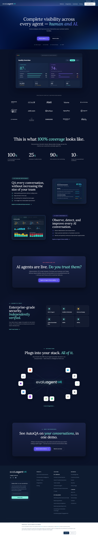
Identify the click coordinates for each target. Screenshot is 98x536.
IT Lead (55, 491)
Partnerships (74, 497)
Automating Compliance (59, 503)
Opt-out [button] (73, 532)
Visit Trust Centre (13, 329)
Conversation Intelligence (43, 477)
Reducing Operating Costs (60, 506)
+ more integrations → (49, 406)
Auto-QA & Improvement (42, 474)
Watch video (55, 38)
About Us (73, 492)
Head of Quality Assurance (60, 480)
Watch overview (58, 449)
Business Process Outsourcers (61, 488)
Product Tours (40, 480)
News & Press (74, 495)
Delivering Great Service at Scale (61, 497)
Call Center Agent (58, 485)
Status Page (74, 485)
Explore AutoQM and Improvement (21, 204)
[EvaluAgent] (9, 4)
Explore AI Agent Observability (60, 239)
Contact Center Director (59, 477)
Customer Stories (75, 477)
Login (94, 1)
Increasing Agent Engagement (61, 513)
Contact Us (73, 503)
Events (72, 480)
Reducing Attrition (58, 500)
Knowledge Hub (74, 474)
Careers (73, 500)
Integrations (39, 483)
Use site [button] (66, 532)
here (41, 526)
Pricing (38, 485)
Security (73, 483)
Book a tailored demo (41, 449)
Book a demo (90, 4)
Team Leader (57, 483)
